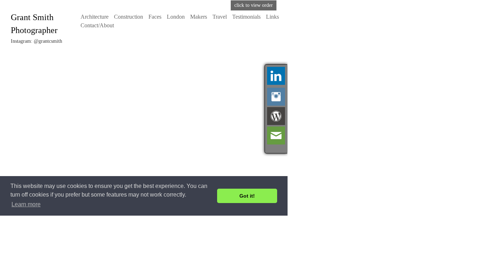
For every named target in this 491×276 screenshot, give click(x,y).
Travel (219, 17)
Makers (198, 17)
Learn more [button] (26, 204)
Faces (154, 17)
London (176, 17)
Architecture (95, 17)
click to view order (253, 5)
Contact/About (97, 25)
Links (272, 17)
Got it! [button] (247, 196)
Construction (128, 17)
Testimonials (246, 17)
